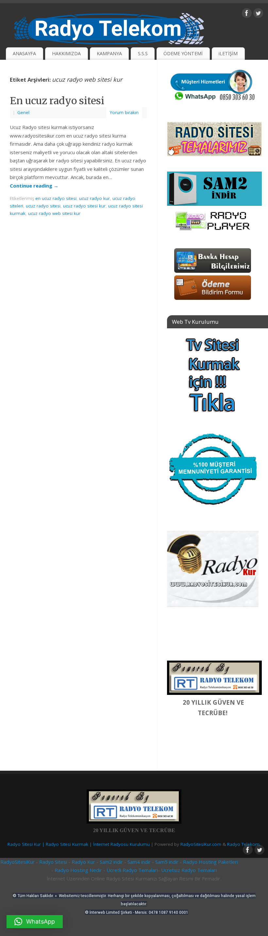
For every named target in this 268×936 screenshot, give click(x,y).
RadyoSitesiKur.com (200, 844)
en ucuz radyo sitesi (55, 198)
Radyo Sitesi (53, 862)
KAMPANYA (109, 53)
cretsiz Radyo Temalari (191, 870)
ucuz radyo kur (94, 198)
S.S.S (143, 53)
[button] (35, 921)
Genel (23, 112)
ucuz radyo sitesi (43, 206)
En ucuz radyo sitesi (57, 100)
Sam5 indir (166, 862)
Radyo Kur (82, 862)
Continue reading (34, 185)
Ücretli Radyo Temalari (132, 870)
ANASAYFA (24, 53)
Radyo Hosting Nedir (78, 870)
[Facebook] (247, 14)
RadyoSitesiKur (17, 862)
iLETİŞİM (228, 53)
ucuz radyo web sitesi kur (54, 213)
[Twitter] (258, 14)
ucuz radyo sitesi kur (84, 206)
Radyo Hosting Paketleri (210, 862)
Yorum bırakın (124, 112)
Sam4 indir (139, 862)
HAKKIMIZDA (66, 53)
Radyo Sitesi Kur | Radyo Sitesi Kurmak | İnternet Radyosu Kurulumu (79, 844)
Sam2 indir (111, 862)
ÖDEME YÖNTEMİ (183, 53)
